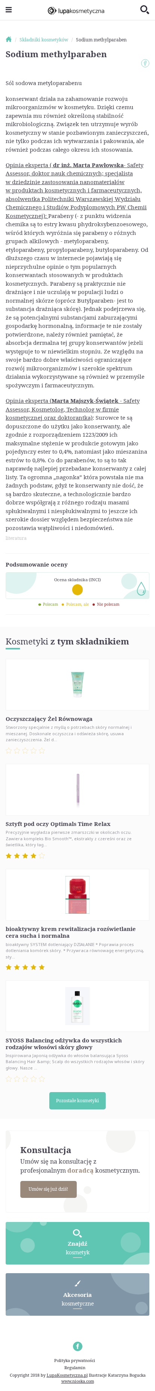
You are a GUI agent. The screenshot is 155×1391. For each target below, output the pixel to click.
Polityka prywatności (74, 1360)
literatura (16, 538)
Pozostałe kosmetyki (77, 1100)
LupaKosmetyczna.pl (67, 1375)
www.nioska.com (77, 1381)
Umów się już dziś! (48, 1189)
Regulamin (74, 1367)
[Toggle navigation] (9, 10)
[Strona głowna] (12, 40)
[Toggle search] (144, 10)
